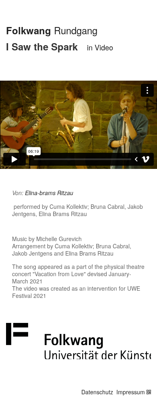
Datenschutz (97, 392)
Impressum (130, 392)
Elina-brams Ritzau (49, 193)
